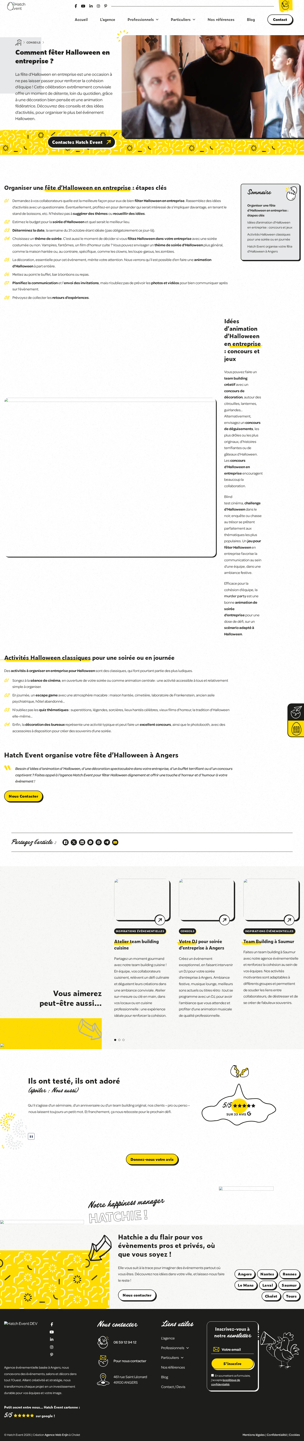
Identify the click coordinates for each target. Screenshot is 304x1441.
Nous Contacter (23, 796)
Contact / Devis (173, 1386)
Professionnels (141, 19)
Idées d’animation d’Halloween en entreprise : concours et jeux (269, 224)
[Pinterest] (99, 842)
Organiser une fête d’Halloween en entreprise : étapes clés (267, 210)
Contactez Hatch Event (77, 142)
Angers (245, 1274)
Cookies (294, 1434)
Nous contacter (137, 1295)
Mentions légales (254, 1434)
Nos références (221, 19)
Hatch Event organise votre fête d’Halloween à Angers (269, 248)
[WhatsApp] (90, 842)
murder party (235, 596)
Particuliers (181, 19)
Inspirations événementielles (140, 931)
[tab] (115, 1040)
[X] (74, 842)
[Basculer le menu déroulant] (157, 19)
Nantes (267, 1274)
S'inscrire (232, 1363)
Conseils (33, 42)
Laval (267, 1285)
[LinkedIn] (82, 842)
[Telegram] (107, 842)
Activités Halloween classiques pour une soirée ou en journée (268, 236)
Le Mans (246, 1285)
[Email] (115, 842)
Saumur (289, 1285)
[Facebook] (65, 842)
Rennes (290, 1274)
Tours (291, 1296)
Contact (280, 19)
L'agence (107, 19)
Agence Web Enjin (56, 1434)
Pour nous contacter (130, 1360)
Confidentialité (277, 1434)
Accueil (81, 19)
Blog (251, 19)
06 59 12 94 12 (125, 1342)
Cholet (271, 1296)
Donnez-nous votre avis (152, 1159)
